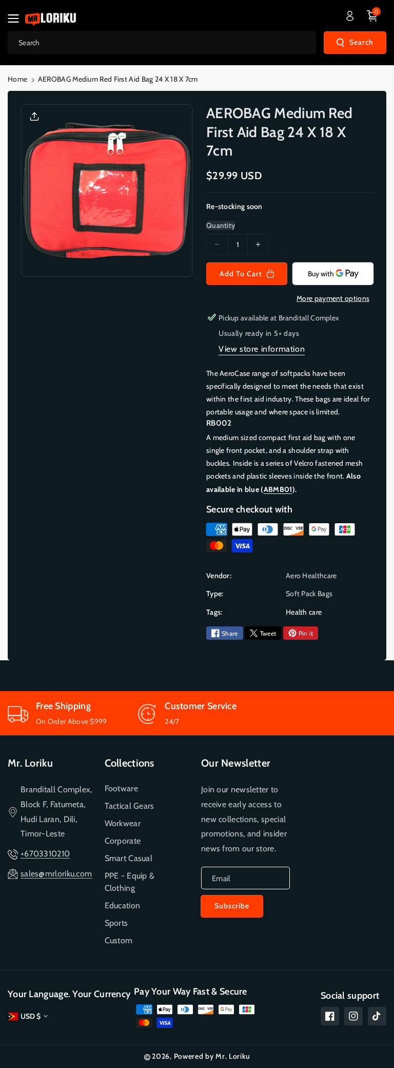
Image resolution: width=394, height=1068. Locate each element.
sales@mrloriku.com (56, 874)
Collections (129, 763)
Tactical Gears (129, 806)
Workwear (123, 823)
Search (361, 42)
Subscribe (231, 905)
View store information (262, 349)
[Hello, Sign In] (350, 16)
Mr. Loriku (30, 763)
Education (123, 905)
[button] (16, 18)
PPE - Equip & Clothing (130, 882)
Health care (304, 612)
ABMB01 (278, 489)
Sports (116, 923)
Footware (121, 788)
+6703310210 (45, 854)
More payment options (333, 298)
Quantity (220, 225)
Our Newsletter (235, 763)
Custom (119, 940)
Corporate (123, 841)
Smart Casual (129, 858)
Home (17, 79)
